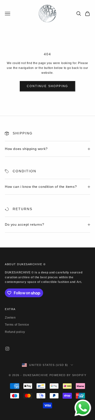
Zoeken (10, 317)
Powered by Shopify (67, 375)
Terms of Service (17, 324)
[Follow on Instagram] (7, 348)
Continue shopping (47, 86)
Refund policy (15, 332)
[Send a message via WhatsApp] (83, 408)
